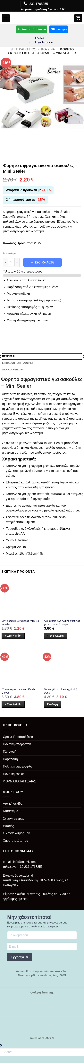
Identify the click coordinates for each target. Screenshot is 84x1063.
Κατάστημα (10, 811)
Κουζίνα (48, 49)
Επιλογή (52, 704)
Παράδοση (10, 759)
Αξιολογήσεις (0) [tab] (12, 369)
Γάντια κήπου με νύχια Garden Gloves (19, 691)
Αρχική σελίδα (12, 803)
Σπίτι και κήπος (23, 49)
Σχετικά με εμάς (13, 818)
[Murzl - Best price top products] (42, 18)
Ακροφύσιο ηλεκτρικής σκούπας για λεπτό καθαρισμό (62, 622)
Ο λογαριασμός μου (16, 833)
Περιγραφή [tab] (9, 356)
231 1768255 (38, 4)
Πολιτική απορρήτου (17, 744)
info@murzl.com (24, 861)
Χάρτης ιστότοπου (15, 840)
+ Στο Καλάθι (42, 262)
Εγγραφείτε (20, 957)
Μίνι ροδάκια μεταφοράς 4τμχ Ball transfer (21, 622)
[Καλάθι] (78, 18)
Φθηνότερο (59, 29)
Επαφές (8, 826)
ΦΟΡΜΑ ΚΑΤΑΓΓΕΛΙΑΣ (19, 781)
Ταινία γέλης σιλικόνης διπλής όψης (61, 691)
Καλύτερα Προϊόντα (31, 29)
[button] (6, 18)
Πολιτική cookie (14, 774)
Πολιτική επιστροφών (17, 766)
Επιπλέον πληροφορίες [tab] (17, 363)
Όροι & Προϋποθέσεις (18, 736)
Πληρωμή (9, 751)
